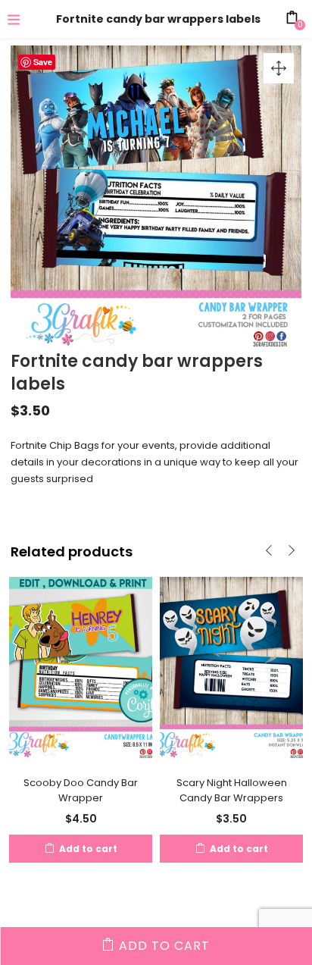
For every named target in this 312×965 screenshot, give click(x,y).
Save (42, 61)
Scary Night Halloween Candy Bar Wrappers (231, 790)
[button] (279, 68)
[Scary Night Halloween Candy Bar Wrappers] (231, 667)
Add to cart (164, 945)
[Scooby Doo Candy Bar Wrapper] (80, 667)
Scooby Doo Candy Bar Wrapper (80, 790)
